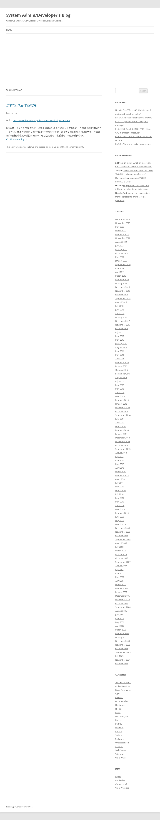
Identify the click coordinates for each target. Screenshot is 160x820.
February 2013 (122, 475)
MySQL (118, 723)
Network (119, 727)
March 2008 (120, 550)
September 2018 (122, 298)
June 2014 (119, 418)
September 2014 (122, 415)
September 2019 (122, 264)
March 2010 (120, 509)
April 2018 (119, 313)
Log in (118, 776)
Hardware (120, 705)
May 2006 (119, 622)
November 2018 (122, 290)
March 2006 (120, 629)
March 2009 (120, 524)
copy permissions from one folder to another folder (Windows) (132, 197)
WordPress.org (122, 787)
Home (9, 30)
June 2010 (119, 498)
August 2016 (121, 347)
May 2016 (119, 354)
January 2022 (121, 249)
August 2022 (121, 241)
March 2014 (120, 426)
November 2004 (122, 659)
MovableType (121, 716)
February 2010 (122, 513)
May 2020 (119, 257)
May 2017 (119, 339)
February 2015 (122, 400)
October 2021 (121, 253)
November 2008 (122, 531)
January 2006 (121, 637)
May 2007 (119, 577)
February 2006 (122, 633)
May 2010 (119, 501)
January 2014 (121, 434)
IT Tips (118, 708)
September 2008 (122, 539)
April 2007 (119, 580)
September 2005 (122, 652)
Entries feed (120, 780)
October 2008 (121, 535)
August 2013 (121, 452)
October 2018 (121, 294)
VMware (119, 746)
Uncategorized (122, 742)
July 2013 (119, 456)
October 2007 (121, 558)
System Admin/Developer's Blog (38, 15)
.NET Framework (123, 682)
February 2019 (122, 279)
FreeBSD (119, 697)
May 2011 (119, 486)
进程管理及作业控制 (21, 105)
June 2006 (119, 618)
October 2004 (121, 663)
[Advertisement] (80, 61)
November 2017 (122, 324)
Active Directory (122, 686)
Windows (119, 754)
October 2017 (121, 328)
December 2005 (122, 641)
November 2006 (122, 599)
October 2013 (121, 445)
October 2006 (121, 603)
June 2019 (119, 268)
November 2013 (122, 441)
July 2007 (119, 569)
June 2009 (119, 516)
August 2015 (121, 377)
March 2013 (120, 471)
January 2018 (121, 317)
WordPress (120, 757)
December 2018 (122, 287)
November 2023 (122, 223)
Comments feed (122, 784)
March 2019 (120, 275)
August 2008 (121, 543)
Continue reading (16, 139)
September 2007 (122, 562)
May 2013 (119, 464)
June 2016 (119, 351)
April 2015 (119, 392)
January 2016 (121, 366)
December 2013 (122, 437)
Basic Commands (123, 690)
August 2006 (121, 610)
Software (119, 738)
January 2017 (121, 343)
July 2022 (119, 245)
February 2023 (122, 234)
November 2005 (122, 644)
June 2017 (119, 336)
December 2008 (122, 528)
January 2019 (121, 283)
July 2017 (119, 332)
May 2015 (119, 388)
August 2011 (121, 479)
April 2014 (119, 422)
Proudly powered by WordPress (19, 806)
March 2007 (120, 584)
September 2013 (122, 449)
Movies (118, 720)
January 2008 (121, 554)
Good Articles (121, 701)
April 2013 (119, 467)
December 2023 (122, 219)
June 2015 (119, 385)
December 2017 (122, 321)
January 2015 (121, 403)
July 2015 (119, 381)
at (47, 146)
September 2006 (122, 607)
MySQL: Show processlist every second (133, 144)
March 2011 (120, 490)
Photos (118, 731)
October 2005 (121, 648)
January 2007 (121, 592)
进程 (62, 146)
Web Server (120, 750)
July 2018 (119, 305)
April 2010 (119, 505)
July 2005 (119, 656)
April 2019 (119, 272)
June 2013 (119, 460)
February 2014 (122, 430)
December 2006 (122, 595)
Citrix (117, 693)
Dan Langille (121, 177)
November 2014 (122, 407)
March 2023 (120, 230)
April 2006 (119, 626)
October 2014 (121, 411)
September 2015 (122, 373)
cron (51, 146)
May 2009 (119, 520)
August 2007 (121, 565)
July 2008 (119, 546)
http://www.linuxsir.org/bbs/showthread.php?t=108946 (41, 120)
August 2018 (121, 302)
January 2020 (121, 260)
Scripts (118, 735)
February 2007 (122, 588)
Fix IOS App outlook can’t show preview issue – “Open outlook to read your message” (133, 121)
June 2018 (119, 309)
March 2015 (120, 396)
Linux (31, 146)
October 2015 (121, 370)
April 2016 (119, 358)
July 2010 (119, 494)
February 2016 (122, 362)
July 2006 (119, 614)
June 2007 (119, 573)
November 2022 (122, 238)
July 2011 (119, 482)
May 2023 (119, 226)
